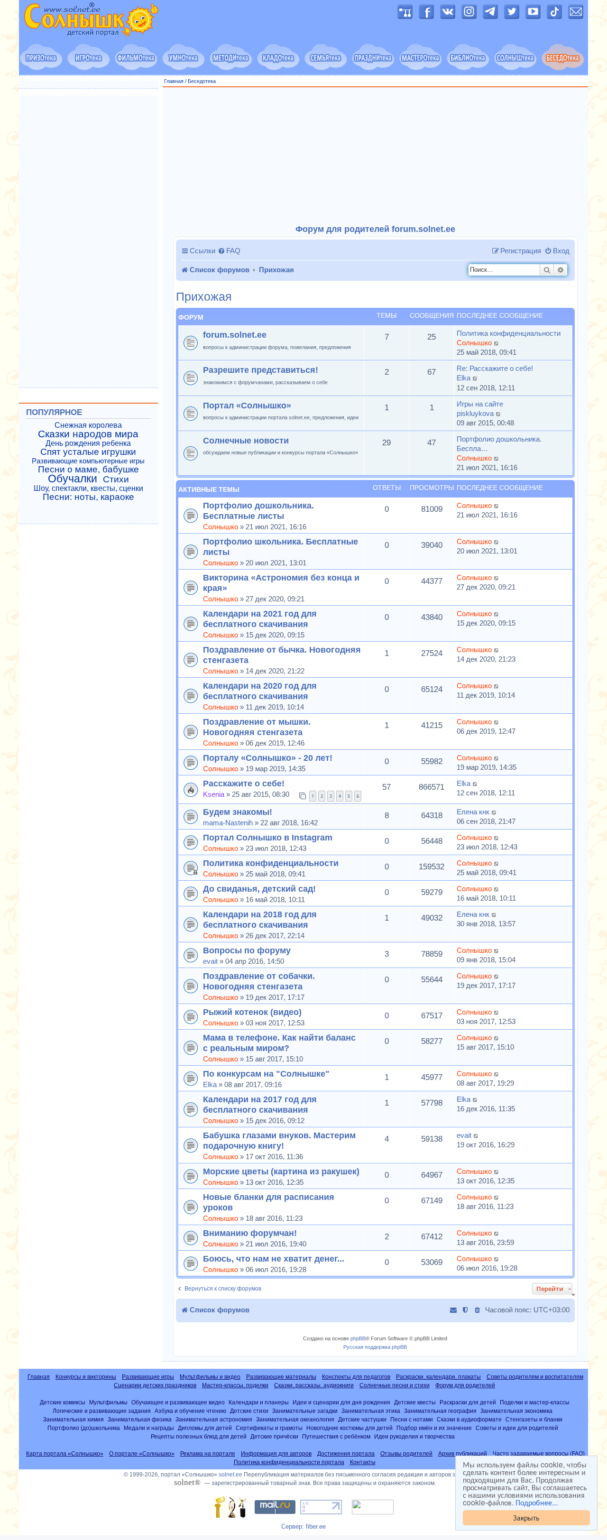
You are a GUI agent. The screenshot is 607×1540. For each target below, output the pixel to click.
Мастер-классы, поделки (235, 1385)
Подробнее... (536, 1502)
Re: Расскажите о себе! (495, 368)
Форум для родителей (465, 1385)
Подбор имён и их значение (434, 1428)
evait (210, 961)
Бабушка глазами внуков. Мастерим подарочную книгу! (279, 1140)
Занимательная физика (140, 1419)
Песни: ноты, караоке (88, 497)
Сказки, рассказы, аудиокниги (314, 1385)
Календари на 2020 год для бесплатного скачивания (260, 691)
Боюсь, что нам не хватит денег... (273, 1258)
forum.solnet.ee (235, 335)
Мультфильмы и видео (210, 1377)
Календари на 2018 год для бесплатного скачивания (260, 919)
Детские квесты (415, 1402)
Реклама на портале (207, 1453)
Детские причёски (274, 1436)
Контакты (363, 1462)
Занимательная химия (73, 1419)
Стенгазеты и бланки (534, 1419)
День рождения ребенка (88, 443)
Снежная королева (88, 425)
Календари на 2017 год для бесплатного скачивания (260, 1104)
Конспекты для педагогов (356, 1377)
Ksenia (213, 794)
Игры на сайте (480, 404)
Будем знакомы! (237, 812)
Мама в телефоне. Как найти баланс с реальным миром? (279, 1043)
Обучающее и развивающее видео (178, 1402)
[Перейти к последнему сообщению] (497, 505)
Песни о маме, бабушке (88, 469)
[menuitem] (229, 251)
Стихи (116, 479)
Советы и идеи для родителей (517, 1428)
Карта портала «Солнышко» (64, 1453)
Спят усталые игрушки (88, 452)
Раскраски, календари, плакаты (438, 1377)
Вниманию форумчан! (250, 1233)
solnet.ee (230, 1474)
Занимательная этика (370, 1411)
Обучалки (72, 478)
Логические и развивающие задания (102, 1411)
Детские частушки (362, 1419)
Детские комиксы (62, 1402)
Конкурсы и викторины (85, 1377)
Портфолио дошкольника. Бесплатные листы (258, 510)
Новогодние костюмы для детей (349, 1428)
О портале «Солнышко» (142, 1453)
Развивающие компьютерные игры (88, 461)
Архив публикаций (462, 1453)
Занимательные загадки (305, 1411)
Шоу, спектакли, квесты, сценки (88, 488)
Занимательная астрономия (213, 1419)
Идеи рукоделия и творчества (414, 1436)
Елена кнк (473, 812)
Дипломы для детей (205, 1428)
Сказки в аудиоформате (469, 1419)
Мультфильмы (108, 1402)
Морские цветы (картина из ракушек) (281, 1171)
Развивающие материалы (281, 1377)
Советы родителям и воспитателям (535, 1377)
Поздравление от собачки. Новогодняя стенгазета (259, 981)
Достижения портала (346, 1453)
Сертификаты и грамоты (269, 1428)
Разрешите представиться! (260, 370)
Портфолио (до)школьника (83, 1428)
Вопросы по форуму (247, 950)
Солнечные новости (246, 440)
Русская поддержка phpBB (375, 1347)
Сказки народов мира (88, 434)
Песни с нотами (411, 1419)
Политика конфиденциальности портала (289, 1462)
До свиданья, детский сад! (259, 889)
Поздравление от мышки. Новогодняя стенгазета (257, 727)
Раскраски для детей (468, 1402)
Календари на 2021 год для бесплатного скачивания (260, 619)
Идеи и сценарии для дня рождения (341, 1402)
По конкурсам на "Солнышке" (266, 1074)
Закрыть (526, 1517)
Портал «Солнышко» (247, 405)
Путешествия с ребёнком (336, 1436)
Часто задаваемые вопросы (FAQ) (539, 1453)
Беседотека (202, 81)
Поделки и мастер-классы (535, 1402)
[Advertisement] (375, 156)
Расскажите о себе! (244, 783)
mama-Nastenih (228, 823)
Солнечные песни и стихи (394, 1385)
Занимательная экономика (516, 1411)
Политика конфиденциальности (509, 333)
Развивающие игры (148, 1377)
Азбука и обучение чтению (190, 1411)
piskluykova (475, 413)
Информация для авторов (276, 1453)
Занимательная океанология (295, 1419)
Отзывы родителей (406, 1453)
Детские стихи (249, 1411)
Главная (174, 81)
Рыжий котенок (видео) (252, 1012)
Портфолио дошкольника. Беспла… (499, 443)
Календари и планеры (259, 1402)
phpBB (358, 1338)
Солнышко (474, 343)
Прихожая (204, 296)
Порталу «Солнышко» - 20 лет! (267, 758)
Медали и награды (149, 1428)
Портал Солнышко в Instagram (267, 837)
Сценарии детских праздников (155, 1385)
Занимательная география (440, 1411)
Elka (463, 378)
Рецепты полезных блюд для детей (199, 1436)
